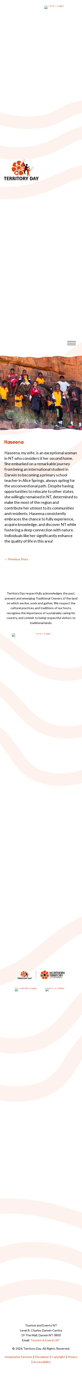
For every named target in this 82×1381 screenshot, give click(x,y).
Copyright (58, 1357)
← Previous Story (16, 559)
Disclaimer (42, 1357)
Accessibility (42, 1362)
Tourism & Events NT (45, 1340)
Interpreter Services (19, 1357)
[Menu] (71, 343)
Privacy (72, 1357)
